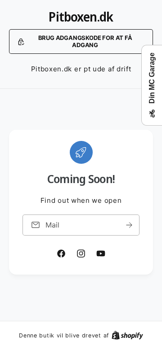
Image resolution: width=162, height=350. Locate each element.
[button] (81, 41)
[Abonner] (129, 225)
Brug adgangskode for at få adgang (85, 41)
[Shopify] (127, 335)
